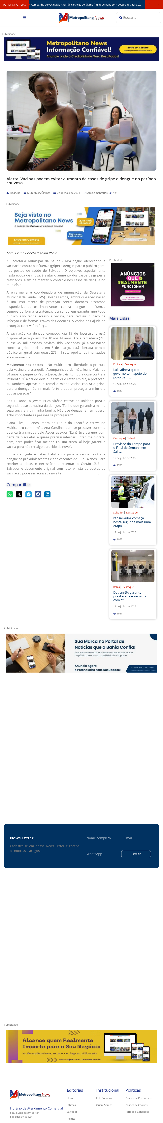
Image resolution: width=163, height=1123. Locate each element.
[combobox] (138, 17)
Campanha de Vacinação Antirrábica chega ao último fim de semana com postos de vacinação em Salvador (88, 4)
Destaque (130, 364)
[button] (111, 193)
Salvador (132, 438)
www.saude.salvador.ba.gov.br (80, 473)
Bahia (116, 587)
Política (117, 364)
